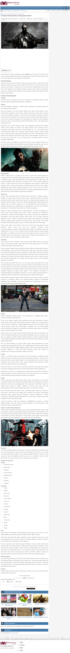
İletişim (21, 642)
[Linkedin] (11, 648)
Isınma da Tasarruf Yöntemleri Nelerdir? (24, 604)
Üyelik (21, 650)
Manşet (15, 18)
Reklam (21, 647)
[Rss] (13, 648)
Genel (9, 18)
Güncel (12, 18)
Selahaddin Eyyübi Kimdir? (40, 603)
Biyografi (7, 14)
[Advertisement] (24, 59)
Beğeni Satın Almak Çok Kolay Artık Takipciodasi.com (8, 604)
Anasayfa (3, 14)
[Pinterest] (7, 648)
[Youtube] (5, 648)
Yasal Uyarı (22, 645)
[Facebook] (1, 648)
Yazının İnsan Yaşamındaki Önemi (24, 617)
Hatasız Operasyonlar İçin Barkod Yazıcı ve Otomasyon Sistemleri (17, 10)
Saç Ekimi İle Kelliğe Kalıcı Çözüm (40, 617)
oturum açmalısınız (14, 632)
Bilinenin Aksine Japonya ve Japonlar (9, 618)
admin (4, 20)
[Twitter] (3, 648)
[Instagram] (9, 648)
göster (9, 70)
